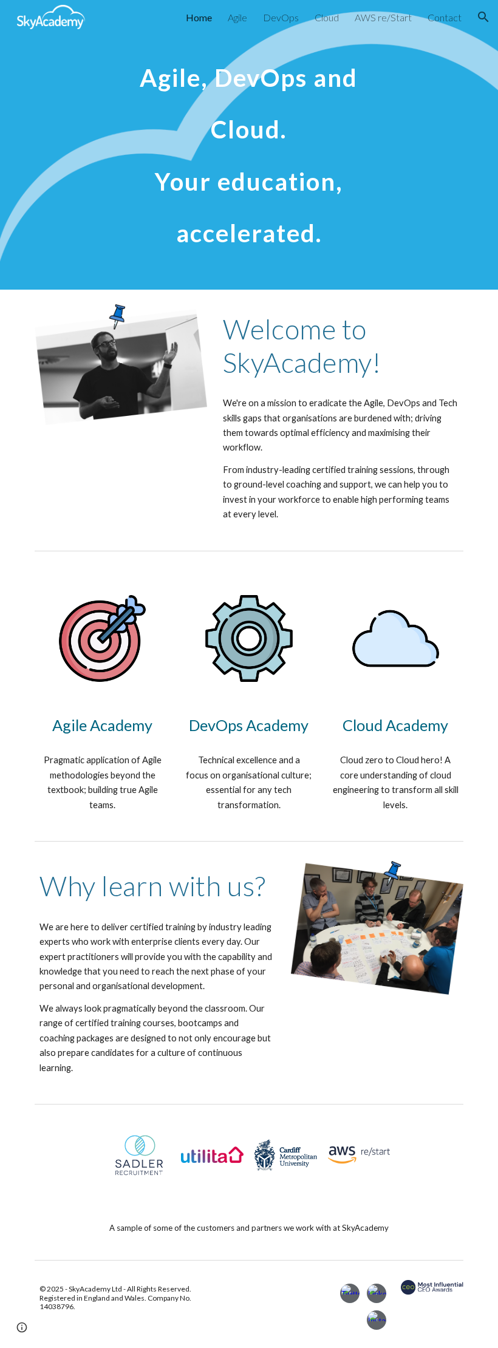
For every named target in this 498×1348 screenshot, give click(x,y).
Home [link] (199, 17)
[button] (483, 17)
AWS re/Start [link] (383, 17)
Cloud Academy (395, 725)
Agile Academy (102, 725)
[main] (249, 144)
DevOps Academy (249, 725)
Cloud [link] (327, 17)
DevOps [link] (281, 17)
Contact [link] (445, 17)
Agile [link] (237, 17)
